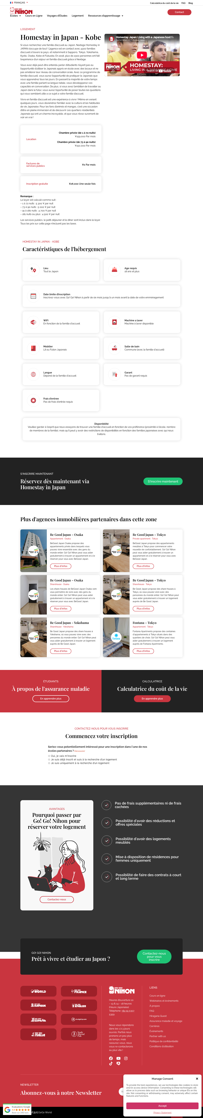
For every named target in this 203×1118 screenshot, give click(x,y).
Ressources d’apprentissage (104, 15)
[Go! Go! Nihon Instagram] (126, 1058)
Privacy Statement (162, 1112)
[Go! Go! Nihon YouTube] (118, 1058)
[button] (197, 1078)
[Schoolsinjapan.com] (79, 1005)
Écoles (14, 15)
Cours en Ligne (34, 15)
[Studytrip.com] (79, 991)
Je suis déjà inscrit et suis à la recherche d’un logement (84, 759)
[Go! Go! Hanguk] (38, 1005)
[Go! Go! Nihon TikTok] (111, 1063)
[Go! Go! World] (38, 991)
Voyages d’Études (57, 15)
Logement (78, 15)
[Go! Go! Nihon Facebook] (111, 1058)
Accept (162, 1105)
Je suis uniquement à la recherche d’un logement (80, 763)
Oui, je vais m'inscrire (63, 756)
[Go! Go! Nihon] (121, 990)
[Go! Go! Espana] (38, 1019)
